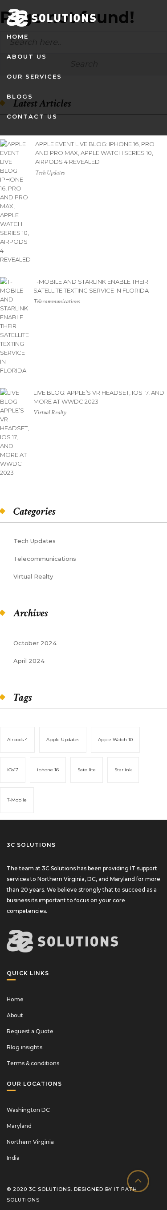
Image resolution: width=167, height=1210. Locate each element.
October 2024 (35, 643)
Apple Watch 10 (115, 739)
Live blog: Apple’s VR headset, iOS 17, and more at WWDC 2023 (98, 397)
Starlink (123, 770)
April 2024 (29, 660)
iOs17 (12, 770)
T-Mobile (17, 800)
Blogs (20, 96)
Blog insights (24, 1047)
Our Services (34, 76)
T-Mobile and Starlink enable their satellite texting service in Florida (91, 286)
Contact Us (32, 116)
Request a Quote (30, 1031)
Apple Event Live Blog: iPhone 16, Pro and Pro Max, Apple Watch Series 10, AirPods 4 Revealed (95, 152)
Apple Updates (62, 739)
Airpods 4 (17, 739)
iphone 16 (48, 770)
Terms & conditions (33, 1063)
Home (18, 36)
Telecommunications (44, 558)
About (15, 1015)
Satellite (86, 770)
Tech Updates (34, 540)
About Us (27, 56)
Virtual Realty (33, 576)
